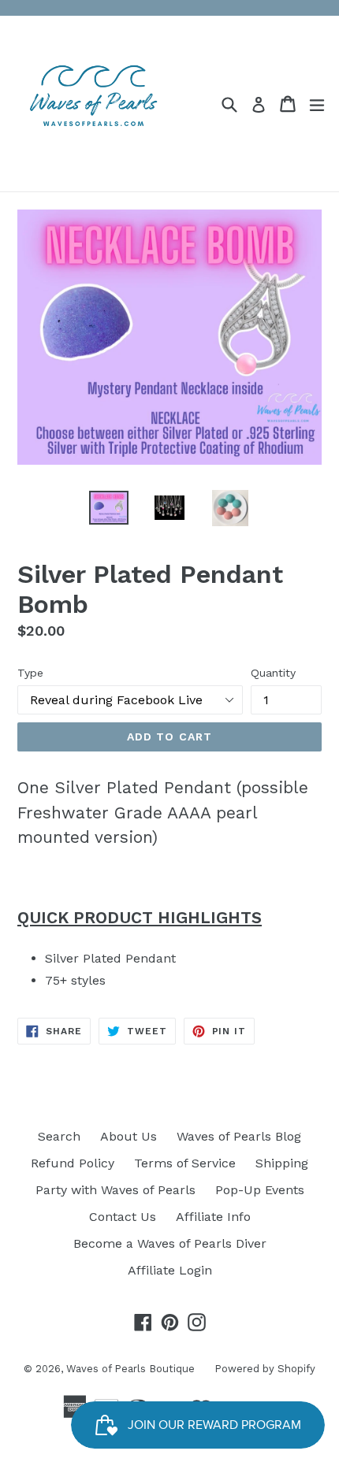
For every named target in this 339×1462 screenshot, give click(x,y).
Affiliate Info (213, 1216)
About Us (128, 1136)
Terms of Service (185, 1163)
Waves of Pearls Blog (239, 1136)
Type (30, 672)
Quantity (273, 672)
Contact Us (122, 1216)
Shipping (281, 1163)
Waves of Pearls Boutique (130, 1369)
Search (59, 1136)
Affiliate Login (170, 1270)
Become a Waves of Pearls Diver (169, 1243)
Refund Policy (72, 1163)
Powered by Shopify (264, 1369)
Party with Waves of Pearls (115, 1189)
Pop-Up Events (259, 1189)
